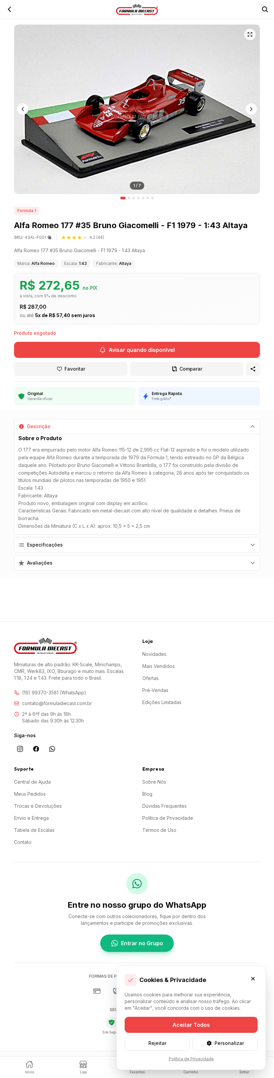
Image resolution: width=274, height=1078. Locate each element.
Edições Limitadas (161, 702)
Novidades (154, 654)
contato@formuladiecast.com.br (57, 703)
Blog (147, 794)
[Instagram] (20, 749)
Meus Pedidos (30, 794)
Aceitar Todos (191, 1024)
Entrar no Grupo (142, 943)
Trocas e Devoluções (38, 806)
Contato (22, 842)
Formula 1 (26, 210)
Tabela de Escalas (34, 830)
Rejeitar (157, 1043)
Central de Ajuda (32, 782)
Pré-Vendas (155, 690)
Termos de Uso (159, 830)
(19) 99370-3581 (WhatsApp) (54, 692)
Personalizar (229, 1043)
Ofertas (150, 678)
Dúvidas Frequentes (164, 806)
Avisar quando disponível (142, 350)
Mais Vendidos (158, 666)
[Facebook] (36, 749)
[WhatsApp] (52, 749)
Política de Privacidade (167, 818)
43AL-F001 (30, 237)
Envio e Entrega (31, 818)
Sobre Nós (154, 782)
